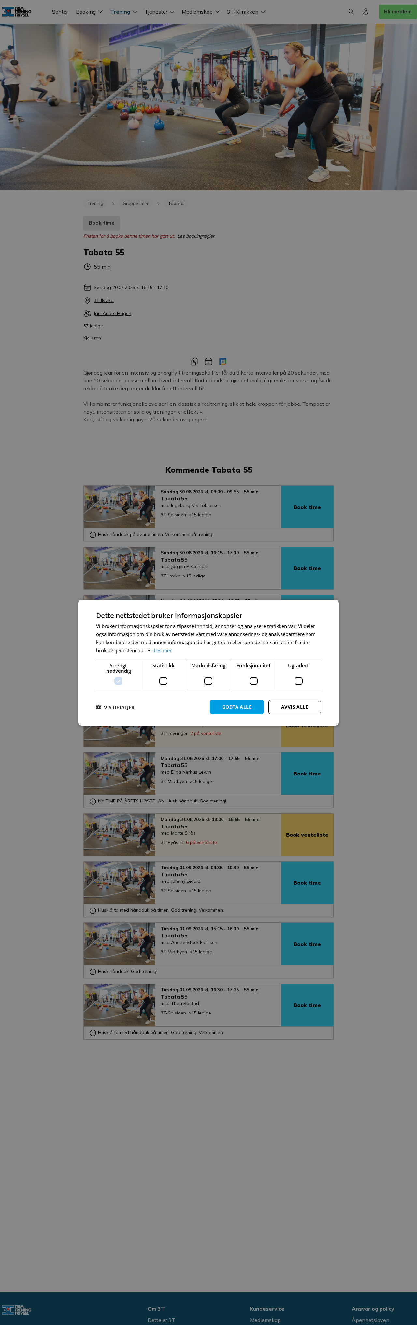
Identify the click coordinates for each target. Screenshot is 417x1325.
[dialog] (208, 662)
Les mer (163, 650)
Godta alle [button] (237, 707)
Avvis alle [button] (294, 707)
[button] (115, 706)
